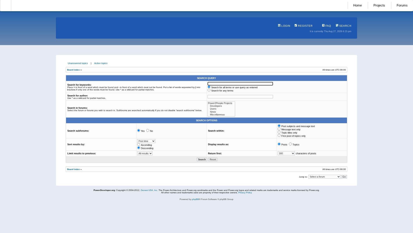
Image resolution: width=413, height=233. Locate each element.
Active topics (101, 63)
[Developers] (221, 106)
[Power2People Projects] (221, 103)
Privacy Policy (245, 192)
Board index (73, 70)
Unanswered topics (78, 63)
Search (344, 25)
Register (305, 25)
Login (285, 25)
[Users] (221, 108)
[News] (221, 111)
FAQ (328, 25)
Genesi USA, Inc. (149, 190)
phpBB (195, 199)
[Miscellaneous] (221, 114)
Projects (379, 5)
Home (357, 5)
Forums (402, 5)
